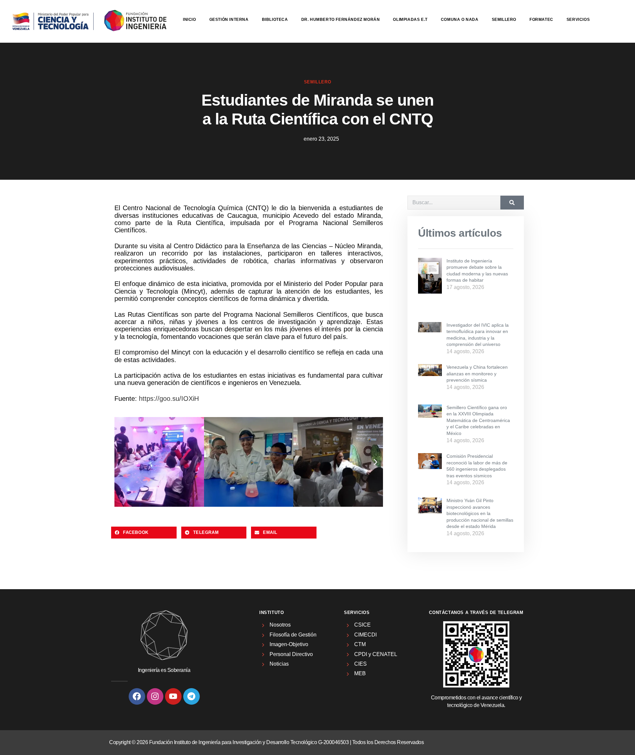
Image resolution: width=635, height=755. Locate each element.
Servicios (578, 19)
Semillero (504, 19)
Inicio (189, 19)
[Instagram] (155, 696)
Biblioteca (275, 19)
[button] (122, 462)
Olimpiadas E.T (410, 19)
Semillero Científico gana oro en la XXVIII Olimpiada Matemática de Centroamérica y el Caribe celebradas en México (478, 420)
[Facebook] (137, 696)
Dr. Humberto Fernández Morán (340, 19)
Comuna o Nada (460, 19)
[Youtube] (173, 696)
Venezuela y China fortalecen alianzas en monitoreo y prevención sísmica (477, 373)
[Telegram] (191, 696)
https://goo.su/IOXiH (169, 398)
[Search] (512, 203)
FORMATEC (541, 19)
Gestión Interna (229, 19)
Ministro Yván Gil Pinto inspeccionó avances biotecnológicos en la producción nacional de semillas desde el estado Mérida (479, 513)
